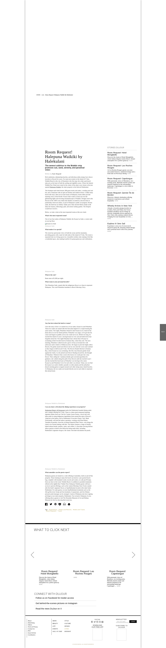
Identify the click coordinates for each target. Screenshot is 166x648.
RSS (29, 631)
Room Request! (51, 511)
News (54, 621)
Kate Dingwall (56, 174)
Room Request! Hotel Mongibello (49, 572)
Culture (67, 623)
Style (66, 621)
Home (38, 95)
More (131, 160)
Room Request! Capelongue (119, 178)
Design (67, 626)
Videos (30, 625)
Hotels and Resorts (65, 509)
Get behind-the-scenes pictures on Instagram (56, 603)
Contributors (31, 635)
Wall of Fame (57, 631)
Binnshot (67, 631)
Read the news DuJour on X (49, 608)
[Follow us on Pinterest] (100, 622)
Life (43, 95)
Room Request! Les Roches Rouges (83, 572)
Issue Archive (32, 633)
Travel (60, 511)
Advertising (31, 623)
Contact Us (31, 629)
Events (55, 629)
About (29, 621)
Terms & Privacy (33, 627)
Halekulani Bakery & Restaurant (55, 410)
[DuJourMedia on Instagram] (97, 622)
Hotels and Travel (79, 509)
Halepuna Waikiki (55, 187)
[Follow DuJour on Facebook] (92, 622)
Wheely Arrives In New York (119, 206)
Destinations (53, 509)
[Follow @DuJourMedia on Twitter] (95, 622)
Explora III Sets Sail (116, 224)
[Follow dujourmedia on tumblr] (102, 622)
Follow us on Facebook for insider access (55, 598)
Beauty (55, 623)
